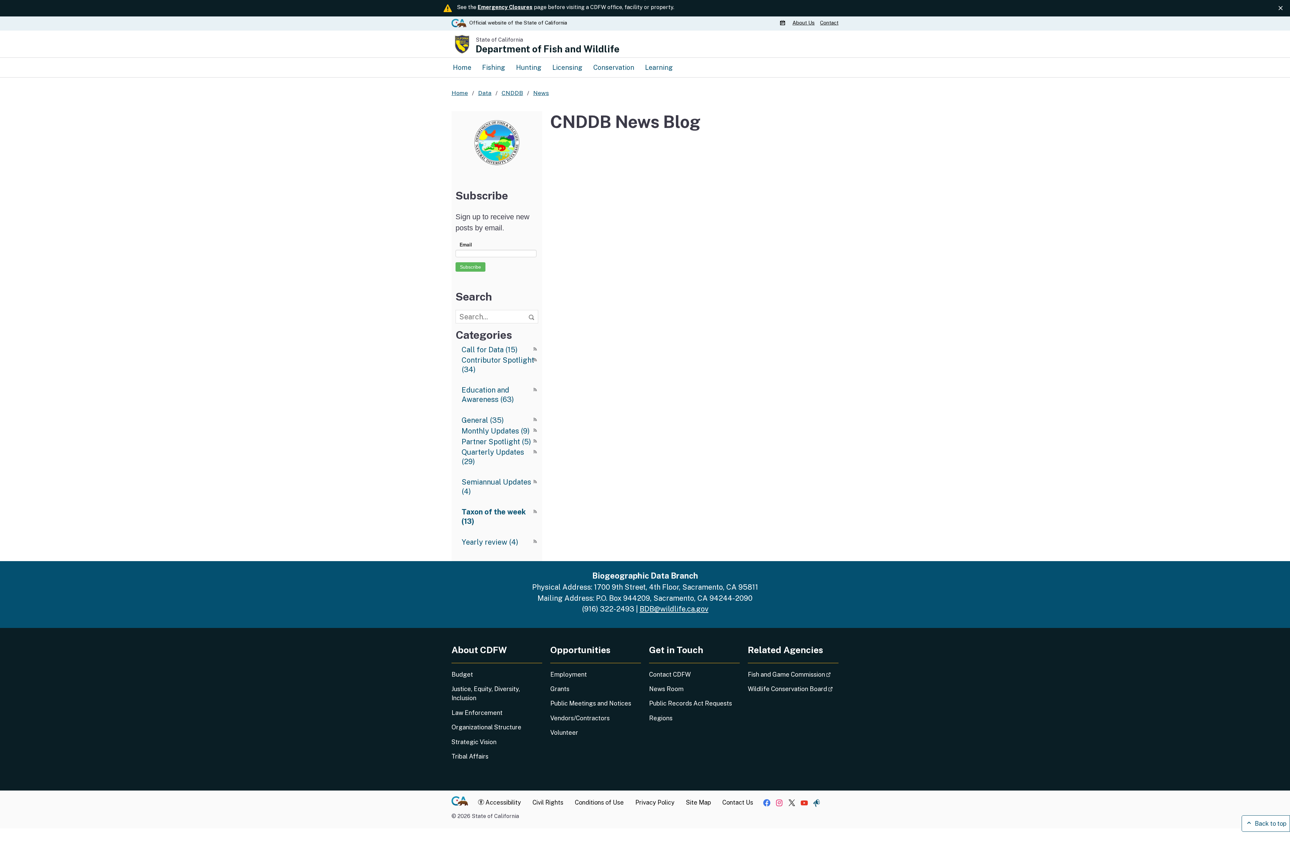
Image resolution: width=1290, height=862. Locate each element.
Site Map (698, 802)
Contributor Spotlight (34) (498, 365)
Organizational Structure (486, 727)
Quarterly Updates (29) (493, 457)
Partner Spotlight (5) (496, 441)
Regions (661, 718)
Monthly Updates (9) (496, 430)
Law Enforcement (477, 712)
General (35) (483, 420)
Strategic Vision (474, 741)
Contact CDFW (670, 674)
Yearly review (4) (490, 542)
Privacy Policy (655, 802)
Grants (559, 688)
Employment (568, 674)
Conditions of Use (599, 802)
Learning (659, 67)
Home (462, 67)
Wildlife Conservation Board (793, 688)
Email (466, 244)
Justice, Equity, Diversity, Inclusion (486, 693)
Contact (829, 23)
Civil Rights (547, 802)
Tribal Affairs (470, 756)
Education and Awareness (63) (488, 394)
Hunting (529, 67)
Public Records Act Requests (690, 703)
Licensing (567, 67)
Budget (462, 674)
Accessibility (502, 802)
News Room (666, 688)
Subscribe (470, 267)
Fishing (493, 67)
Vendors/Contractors (580, 718)
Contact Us (737, 802)
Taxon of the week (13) (494, 516)
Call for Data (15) (490, 349)
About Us (803, 23)
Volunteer (564, 732)
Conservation (613, 67)
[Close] (1280, 8)
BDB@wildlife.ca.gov (674, 608)
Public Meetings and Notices (590, 703)
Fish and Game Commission (793, 674)
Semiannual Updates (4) (496, 487)
